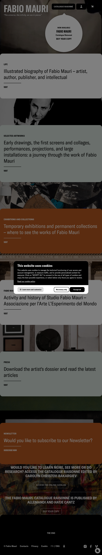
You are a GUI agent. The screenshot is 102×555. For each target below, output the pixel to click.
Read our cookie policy (26, 281)
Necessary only (61, 289)
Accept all (77, 289)
